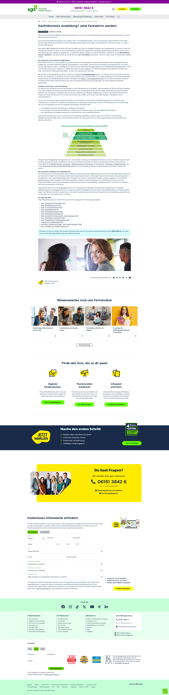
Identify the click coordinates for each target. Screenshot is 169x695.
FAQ (53, 687)
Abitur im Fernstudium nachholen (97, 619)
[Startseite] (39, 21)
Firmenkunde (44, 532)
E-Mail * (30, 557)
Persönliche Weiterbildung (37, 631)
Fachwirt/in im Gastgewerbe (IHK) (52, 222)
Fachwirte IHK (33, 625)
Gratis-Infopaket (63, 631)
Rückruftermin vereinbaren (126, 627)
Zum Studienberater (53, 402)
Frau (29, 649)
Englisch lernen (91, 621)
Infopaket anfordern (116, 404)
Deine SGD (98, 17)
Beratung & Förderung (82, 17)
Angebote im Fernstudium (37, 621)
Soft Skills (64, 188)
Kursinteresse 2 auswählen (34, 568)
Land (28, 548)
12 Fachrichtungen (88, 74)
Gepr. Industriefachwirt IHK (50, 210)
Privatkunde (33, 532)
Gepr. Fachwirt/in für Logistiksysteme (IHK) (55, 220)
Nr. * (58, 544)
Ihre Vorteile (61, 625)
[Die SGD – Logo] (39, 9)
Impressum (65, 687)
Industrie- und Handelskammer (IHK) (92, 79)
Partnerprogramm (44, 687)
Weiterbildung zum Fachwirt (95, 625)
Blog (44, 21)
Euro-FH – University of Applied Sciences (112, 164)
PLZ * (68, 544)
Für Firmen (110, 17)
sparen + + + (84, 2)
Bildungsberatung (63, 627)
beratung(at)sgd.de (110, 493)
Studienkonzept (63, 619)
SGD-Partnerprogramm (125, 635)
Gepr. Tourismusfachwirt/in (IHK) (51, 207)
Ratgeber (90, 631)
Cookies (93, 687)
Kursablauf (61, 621)
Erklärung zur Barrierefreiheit (59, 685)
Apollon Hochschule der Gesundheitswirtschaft (58, 166)
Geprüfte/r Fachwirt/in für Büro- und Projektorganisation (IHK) (61, 224)
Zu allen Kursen (84, 404)
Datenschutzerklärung (43, 588)
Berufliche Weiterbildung (36, 629)
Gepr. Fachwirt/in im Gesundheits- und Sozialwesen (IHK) (59, 216)
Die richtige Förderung (65, 629)
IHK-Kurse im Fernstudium (37, 623)
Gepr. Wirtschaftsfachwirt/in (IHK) (52, 214)
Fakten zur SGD (83, 687)
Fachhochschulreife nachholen (96, 623)
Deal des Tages (33, 627)
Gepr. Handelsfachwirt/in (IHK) (51, 205)
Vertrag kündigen (32, 687)
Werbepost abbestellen (76, 685)
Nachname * (77, 538)
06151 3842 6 (123, 620)
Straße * (30, 544)
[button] (114, 278)
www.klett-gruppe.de (122, 663)
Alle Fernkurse (33, 619)
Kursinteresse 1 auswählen (33, 561)
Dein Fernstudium (63, 17)
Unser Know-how (54, 21)
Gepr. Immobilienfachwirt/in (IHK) (52, 212)
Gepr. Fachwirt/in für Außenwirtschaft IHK (55, 226)
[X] (84, 608)
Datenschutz (45, 685)
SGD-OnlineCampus (123, 633)
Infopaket (122, 9)
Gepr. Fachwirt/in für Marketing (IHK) (53, 203)
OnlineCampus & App (64, 623)
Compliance (73, 687)
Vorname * (50, 538)
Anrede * (29, 535)
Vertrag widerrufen (91, 685)
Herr (36, 649)
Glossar (89, 627)
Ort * (77, 544)
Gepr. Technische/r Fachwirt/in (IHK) (53, 218)
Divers (43, 649)
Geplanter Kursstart (32, 574)
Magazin (29, 685)
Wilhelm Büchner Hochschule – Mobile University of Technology (72, 164)
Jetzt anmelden (132, 443)
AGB (58, 687)
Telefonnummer (72, 557)
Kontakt (37, 685)
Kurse (51, 17)
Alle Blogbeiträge (84, 345)
